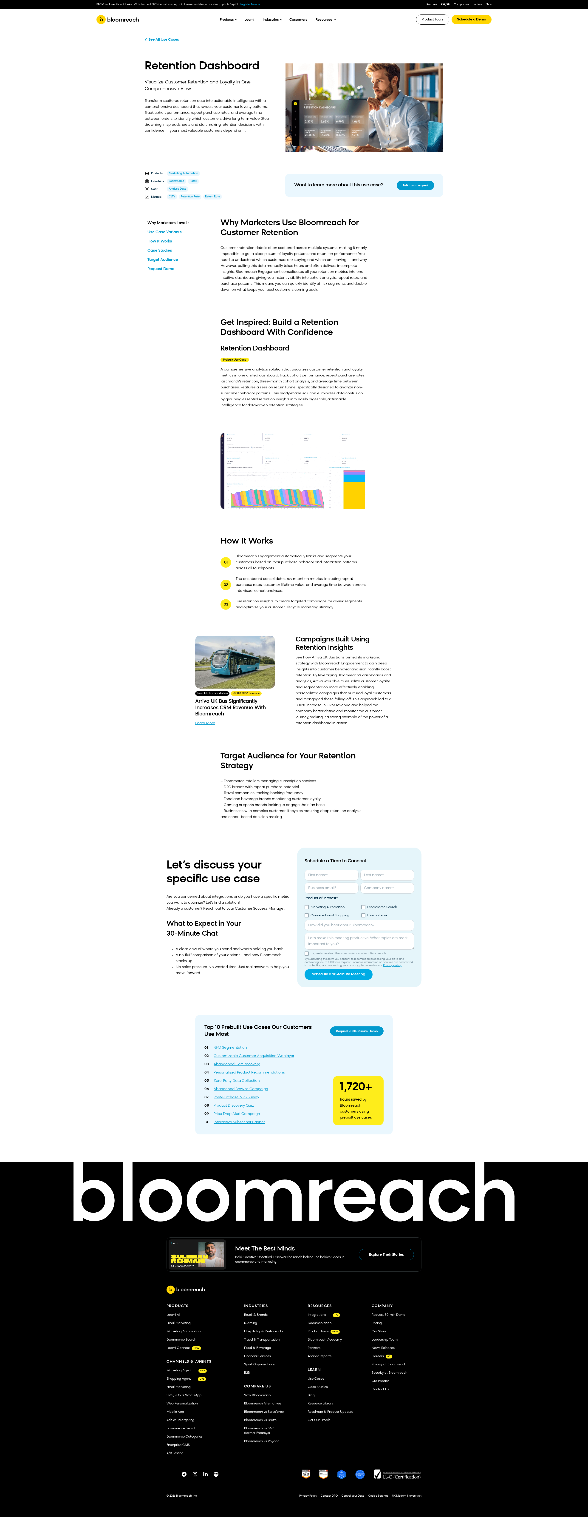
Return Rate (212, 196)
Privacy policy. (392, 965)
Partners (432, 4)
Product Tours (433, 19)
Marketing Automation (183, 173)
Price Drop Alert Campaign (237, 1114)
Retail (193, 181)
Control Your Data (353, 1496)
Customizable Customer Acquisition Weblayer (254, 1056)
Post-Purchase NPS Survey (236, 1097)
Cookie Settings (378, 1496)
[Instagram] (194, 1474)
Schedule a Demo (471, 19)
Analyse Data (178, 189)
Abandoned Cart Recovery (237, 1064)
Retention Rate (190, 196)
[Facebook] (184, 1474)
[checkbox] (359, 911)
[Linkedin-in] (205, 1474)
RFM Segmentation (230, 1048)
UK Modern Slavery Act (406, 1496)
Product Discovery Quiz (234, 1106)
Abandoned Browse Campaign (241, 1089)
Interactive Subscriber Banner (239, 1122)
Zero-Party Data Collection (237, 1081)
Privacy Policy (308, 1496)
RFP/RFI (445, 4)
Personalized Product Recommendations (249, 1072)
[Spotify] (215, 1474)
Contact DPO (329, 1496)
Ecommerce (176, 181)
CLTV (172, 196)
